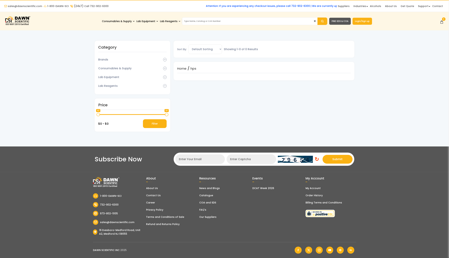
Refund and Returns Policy (163, 224)
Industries (359, 6)
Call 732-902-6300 (91, 6)
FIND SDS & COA (340, 21)
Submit (337, 159)
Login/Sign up (362, 21)
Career (150, 202)
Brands (103, 60)
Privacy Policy (154, 210)
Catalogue (206, 195)
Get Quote (407, 6)
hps (193, 68)
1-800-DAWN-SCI (58, 6)
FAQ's (202, 210)
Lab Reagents (168, 21)
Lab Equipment (145, 21)
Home (181, 68)
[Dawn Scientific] (17, 25)
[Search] (322, 21)
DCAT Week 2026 (263, 188)
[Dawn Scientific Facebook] (298, 250)
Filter (155, 123)
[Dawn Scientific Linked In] (350, 250)
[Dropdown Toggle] (165, 59)
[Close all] (314, 21)
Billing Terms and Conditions (324, 202)
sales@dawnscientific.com (25, 6)
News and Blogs (209, 188)
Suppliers (344, 6)
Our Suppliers (207, 217)
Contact (437, 6)
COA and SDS (207, 202)
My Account (313, 188)
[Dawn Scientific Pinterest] (340, 250)
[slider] (98, 114)
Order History (314, 195)
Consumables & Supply (117, 21)
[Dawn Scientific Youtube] (329, 250)
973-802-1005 (109, 213)
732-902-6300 (109, 204)
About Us (391, 6)
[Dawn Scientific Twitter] (308, 250)
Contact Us (153, 195)
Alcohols (375, 6)
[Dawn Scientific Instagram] (319, 250)
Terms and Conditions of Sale (165, 217)
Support (423, 6)
